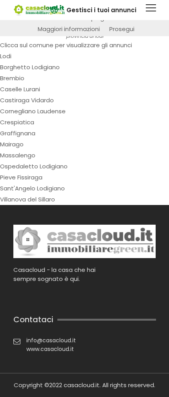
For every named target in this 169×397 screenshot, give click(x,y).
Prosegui (121, 29)
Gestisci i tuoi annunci (101, 10)
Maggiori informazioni (69, 29)
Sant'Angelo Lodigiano (32, 188)
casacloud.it (81, 385)
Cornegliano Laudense (33, 111)
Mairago (12, 144)
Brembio (12, 78)
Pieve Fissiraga (21, 177)
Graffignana (17, 133)
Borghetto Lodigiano (30, 67)
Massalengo (17, 155)
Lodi (5, 56)
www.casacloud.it (50, 349)
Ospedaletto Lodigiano (34, 166)
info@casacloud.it (51, 340)
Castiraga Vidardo (27, 100)
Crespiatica (17, 122)
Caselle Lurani (20, 89)
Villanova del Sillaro (27, 199)
